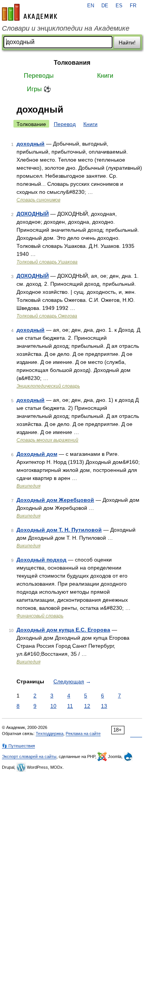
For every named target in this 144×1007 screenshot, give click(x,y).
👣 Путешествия (18, 745)
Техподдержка (49, 733)
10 (53, 706)
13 (104, 706)
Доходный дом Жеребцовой (55, 500)
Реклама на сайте (83, 733)
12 (87, 706)
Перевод (65, 124)
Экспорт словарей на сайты (29, 756)
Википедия (28, 486)
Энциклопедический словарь (48, 386)
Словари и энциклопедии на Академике (65, 28)
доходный (31, 144)
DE (104, 5)
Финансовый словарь (40, 616)
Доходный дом (37, 454)
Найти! (127, 42)
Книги (105, 75)
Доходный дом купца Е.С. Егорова (63, 630)
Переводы (39, 75)
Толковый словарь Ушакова (47, 262)
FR (133, 5)
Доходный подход (41, 560)
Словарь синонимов (38, 200)
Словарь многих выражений (47, 440)
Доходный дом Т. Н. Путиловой (59, 530)
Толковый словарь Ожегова (47, 316)
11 (70, 706)
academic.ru (29, 12)
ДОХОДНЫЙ (33, 214)
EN (90, 5)
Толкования (72, 62)
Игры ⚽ (39, 89)
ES (119, 5)
